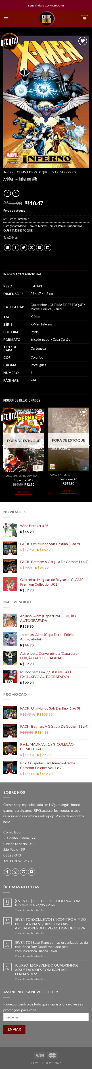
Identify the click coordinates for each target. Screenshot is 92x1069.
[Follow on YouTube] (31, 872)
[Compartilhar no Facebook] (15, 247)
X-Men (13, 237)
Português (38, 365)
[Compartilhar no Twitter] (23, 247)
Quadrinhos (74, 226)
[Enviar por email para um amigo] (31, 247)
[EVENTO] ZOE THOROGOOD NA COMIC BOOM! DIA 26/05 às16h (49, 903)
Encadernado (40, 339)
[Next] (89, 454)
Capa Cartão (62, 339)
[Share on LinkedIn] (47, 247)
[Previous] (3, 454)
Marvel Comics (64, 172)
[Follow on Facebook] (7, 872)
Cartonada (38, 348)
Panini (62, 226)
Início (8, 172)
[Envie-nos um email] (23, 872)
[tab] (46, 274)
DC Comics (29, 475)
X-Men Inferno (41, 324)
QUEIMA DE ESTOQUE (32, 172)
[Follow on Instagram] (15, 872)
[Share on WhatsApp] (7, 247)
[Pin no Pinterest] (39, 247)
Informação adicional (22, 274)
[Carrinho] (84, 18)
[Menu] (6, 18)
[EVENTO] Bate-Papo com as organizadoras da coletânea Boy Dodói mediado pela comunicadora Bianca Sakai (51, 946)
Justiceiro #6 (68, 479)
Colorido (37, 357)
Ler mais (23, 491)
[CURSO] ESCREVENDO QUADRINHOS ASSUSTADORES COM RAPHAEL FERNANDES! (47, 969)
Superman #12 (23, 480)
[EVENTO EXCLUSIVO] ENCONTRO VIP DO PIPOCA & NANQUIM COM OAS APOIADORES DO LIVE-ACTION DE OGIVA (50, 923)
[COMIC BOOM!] (46, 19)
